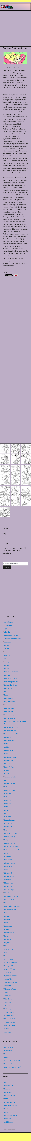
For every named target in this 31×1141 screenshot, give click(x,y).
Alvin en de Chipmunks (12, 639)
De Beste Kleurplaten (9, 1129)
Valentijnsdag (9, 1012)
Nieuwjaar (7, 903)
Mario (6, 870)
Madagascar (8, 866)
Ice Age (6, 810)
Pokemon (7, 929)
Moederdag (8, 886)
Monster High (9, 889)
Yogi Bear (7, 1032)
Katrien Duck (8, 827)
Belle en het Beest (10, 685)
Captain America (10, 701)
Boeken (7, 1089)
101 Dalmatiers (9, 622)
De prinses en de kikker (12, 734)
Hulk (6, 807)
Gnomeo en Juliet (10, 777)
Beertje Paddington (11, 678)
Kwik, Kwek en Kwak (11, 846)
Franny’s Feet (8, 767)
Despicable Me (9, 740)
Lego (6, 853)
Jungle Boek (8, 823)
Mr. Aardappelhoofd (11, 896)
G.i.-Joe (6, 774)
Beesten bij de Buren (11, 682)
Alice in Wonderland (11, 635)
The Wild (7, 986)
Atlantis (7, 655)
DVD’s (6, 1099)
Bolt (5, 692)
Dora (6, 754)
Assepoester (8, 652)
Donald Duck (8, 750)
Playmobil (7, 1119)
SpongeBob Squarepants (12, 966)
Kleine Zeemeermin (11, 833)
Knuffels (7, 1109)
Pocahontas (8, 926)
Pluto (6, 923)
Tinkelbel (7, 996)
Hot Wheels (8, 803)
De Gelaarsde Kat (10, 718)
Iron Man (7, 817)
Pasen (6, 913)
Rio (5, 946)
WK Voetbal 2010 (10, 1022)
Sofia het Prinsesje (10, 962)
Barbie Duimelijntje (11, 672)
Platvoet (7, 919)
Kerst (6, 830)
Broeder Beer (8, 698)
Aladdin (7, 632)
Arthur (6, 648)
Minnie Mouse (9, 883)
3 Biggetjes (8, 625)
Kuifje (6, 840)
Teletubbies (8, 979)
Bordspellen (8, 1092)
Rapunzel (7, 939)
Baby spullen (8, 1086)
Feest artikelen (9, 1102)
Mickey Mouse (9, 876)
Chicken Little (9, 708)
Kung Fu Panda (9, 843)
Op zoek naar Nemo (11, 909)
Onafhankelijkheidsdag (12, 906)
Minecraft (7, 880)
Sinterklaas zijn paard (12, 1060)
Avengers (7, 662)
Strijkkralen (8, 1122)
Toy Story (7, 1002)
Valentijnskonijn (10, 1064)
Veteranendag (9, 1015)
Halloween (8, 787)
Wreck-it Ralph (9, 1025)
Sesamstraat (8, 949)
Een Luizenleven (10, 757)
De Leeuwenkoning (11, 727)
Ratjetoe (7, 942)
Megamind (8, 873)
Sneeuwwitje (8, 959)
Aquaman (7, 645)
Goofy (6, 780)
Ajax (5, 629)
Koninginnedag (9, 836)
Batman (7, 675)
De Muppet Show (10, 730)
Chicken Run (8, 711)
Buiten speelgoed (10, 1095)
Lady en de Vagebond (11, 850)
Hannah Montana (10, 790)
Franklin (7, 764)
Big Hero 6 (8, 688)
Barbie (6, 668)
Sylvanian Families (10, 976)
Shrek (6, 952)
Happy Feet (8, 793)
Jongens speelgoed (10, 1105)
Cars (5, 705)
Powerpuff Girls (9, 933)
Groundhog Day (9, 783)
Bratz (6, 695)
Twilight (7, 1005)
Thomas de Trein (10, 989)
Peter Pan (7, 916)
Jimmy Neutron (9, 820)
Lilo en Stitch (8, 860)
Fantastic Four (9, 760)
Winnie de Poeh (9, 1019)
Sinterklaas (8, 956)
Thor (6, 992)
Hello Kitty (8, 797)
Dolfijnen (7, 747)
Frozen (6, 770)
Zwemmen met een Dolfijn (13, 1067)
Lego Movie (8, 856)
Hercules (7, 800)
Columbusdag (9, 715)
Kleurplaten (8, 1047)
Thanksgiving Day (10, 982)
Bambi (6, 665)
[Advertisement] (15, 29)
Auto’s (6, 658)
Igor (5, 813)
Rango (6, 936)
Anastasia (7, 642)
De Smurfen (8, 737)
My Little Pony (9, 899)
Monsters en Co (9, 893)
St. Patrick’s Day (9, 969)
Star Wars (7, 972)
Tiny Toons (8, 999)
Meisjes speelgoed (10, 1115)
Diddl (6, 744)
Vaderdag (7, 1009)
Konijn (6, 1057)
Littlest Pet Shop (10, 863)
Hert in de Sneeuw (10, 1054)
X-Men (6, 1029)
